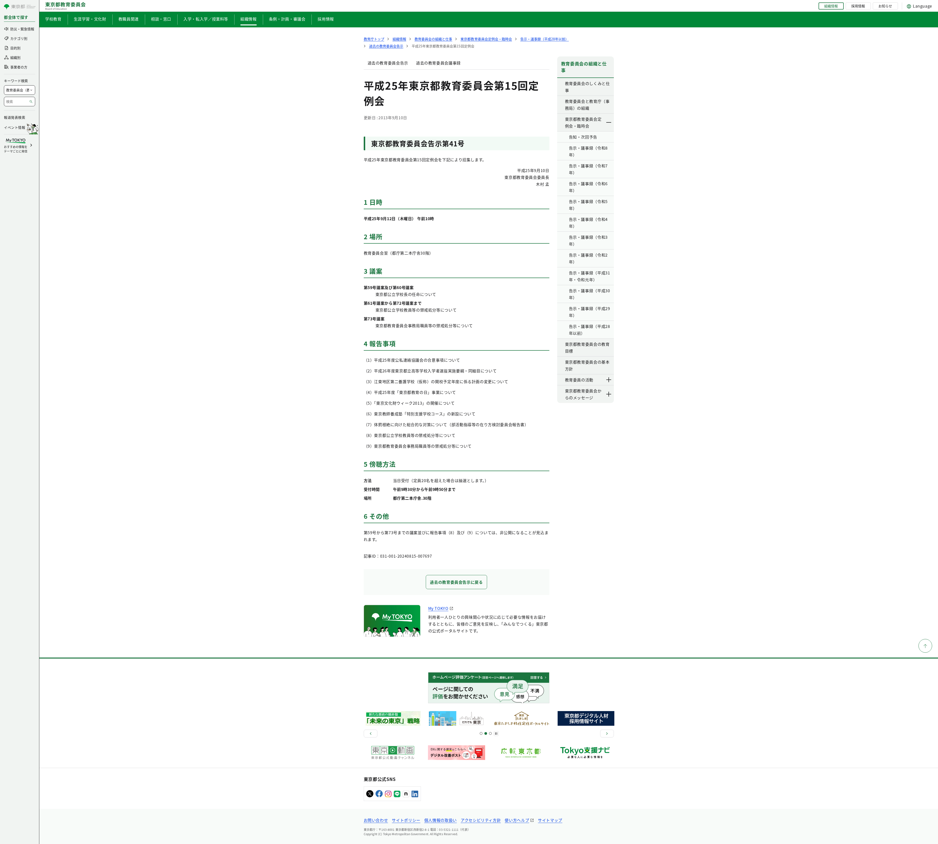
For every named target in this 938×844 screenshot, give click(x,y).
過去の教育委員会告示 (388, 63)
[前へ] (370, 733)
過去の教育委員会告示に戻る (456, 582)
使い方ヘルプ (517, 820)
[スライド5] (485, 733)
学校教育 (53, 19)
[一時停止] (496, 733)
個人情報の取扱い (440, 820)
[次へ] (607, 733)
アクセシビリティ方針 (481, 820)
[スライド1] (481, 733)
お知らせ (885, 5)
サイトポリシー (406, 820)
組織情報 (831, 5)
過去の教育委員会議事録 (438, 63)
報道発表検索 (14, 117)
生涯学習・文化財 (90, 19)
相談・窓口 (161, 19)
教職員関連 (128, 19)
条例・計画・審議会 (287, 19)
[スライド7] (490, 733)
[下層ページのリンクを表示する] (609, 122)
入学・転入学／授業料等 (205, 19)
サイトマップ (550, 820)
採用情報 (858, 5)
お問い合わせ (376, 820)
